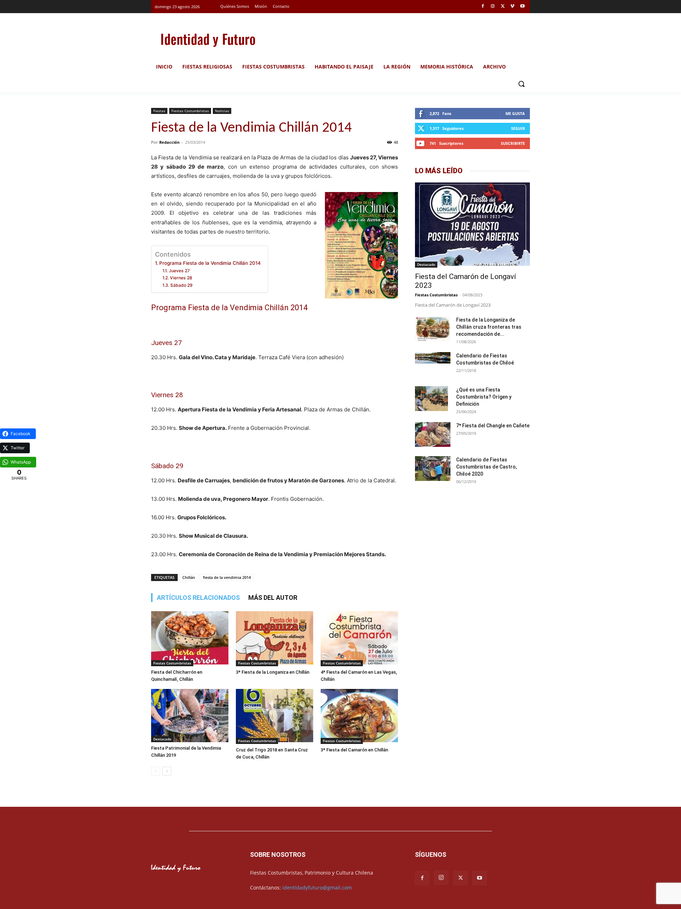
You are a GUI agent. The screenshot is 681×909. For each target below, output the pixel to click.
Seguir (518, 128)
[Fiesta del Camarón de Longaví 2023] (472, 225)
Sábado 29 (181, 285)
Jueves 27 (179, 270)
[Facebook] (483, 6)
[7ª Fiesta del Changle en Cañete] (432, 435)
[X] (503, 6)
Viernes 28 (181, 277)
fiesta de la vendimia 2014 (227, 577)
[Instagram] (493, 6)
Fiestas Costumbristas (190, 110)
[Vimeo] (512, 6)
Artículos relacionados (198, 597)
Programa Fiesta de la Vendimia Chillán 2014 (210, 263)
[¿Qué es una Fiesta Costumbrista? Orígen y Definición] (431, 398)
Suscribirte (513, 143)
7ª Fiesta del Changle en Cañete (493, 425)
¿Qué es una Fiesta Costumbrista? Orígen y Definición (483, 397)
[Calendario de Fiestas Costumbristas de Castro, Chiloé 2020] (432, 469)
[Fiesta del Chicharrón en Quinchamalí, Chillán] (189, 638)
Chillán (188, 577)
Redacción (169, 142)
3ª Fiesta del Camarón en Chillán (354, 749)
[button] (521, 83)
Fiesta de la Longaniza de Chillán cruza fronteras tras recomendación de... (488, 327)
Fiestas (159, 110)
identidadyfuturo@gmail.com (317, 887)
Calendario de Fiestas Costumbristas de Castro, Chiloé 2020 (486, 467)
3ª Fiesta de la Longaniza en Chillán (272, 672)
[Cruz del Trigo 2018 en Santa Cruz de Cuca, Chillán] (274, 716)
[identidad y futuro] (208, 39)
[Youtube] (522, 6)
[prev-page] (155, 771)
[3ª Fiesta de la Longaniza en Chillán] (274, 638)
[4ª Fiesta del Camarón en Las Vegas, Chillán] (359, 638)
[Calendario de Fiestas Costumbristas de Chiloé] (432, 357)
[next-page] (166, 771)
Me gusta (515, 113)
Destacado (162, 738)
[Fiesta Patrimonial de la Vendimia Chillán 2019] (189, 715)
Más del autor (272, 597)
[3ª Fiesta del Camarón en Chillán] (359, 716)
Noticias (222, 110)
